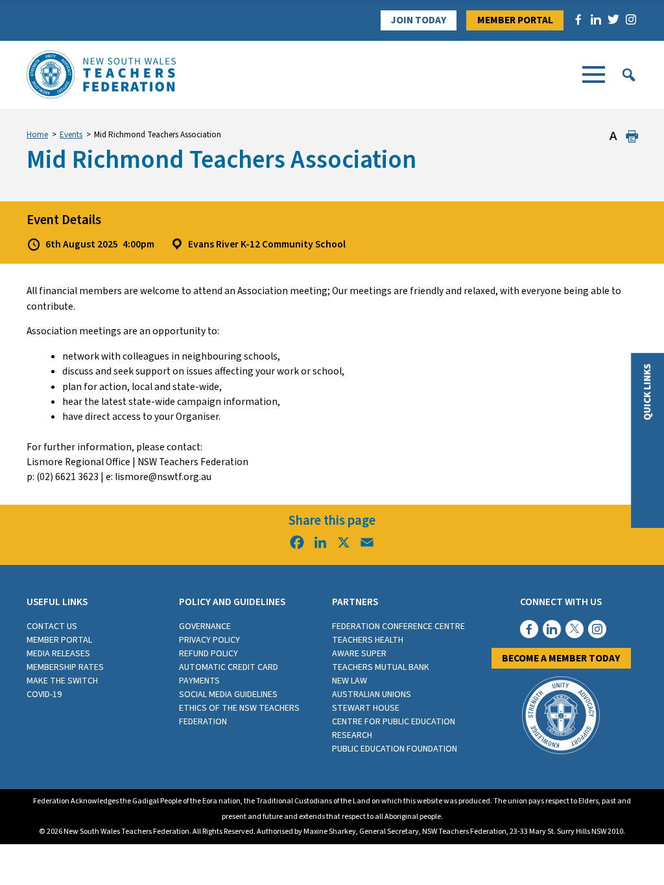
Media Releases (58, 653)
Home (37, 135)
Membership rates (65, 667)
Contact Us (52, 626)
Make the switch (62, 680)
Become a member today (561, 658)
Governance (205, 626)
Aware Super (359, 653)
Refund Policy (208, 653)
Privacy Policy (209, 640)
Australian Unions (371, 694)
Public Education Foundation (394, 748)
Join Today (418, 20)
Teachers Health (367, 640)
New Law (349, 680)
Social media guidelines (228, 694)
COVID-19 (44, 694)
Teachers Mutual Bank (380, 667)
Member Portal (515, 20)
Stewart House (365, 708)
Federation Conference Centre (398, 626)
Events (71, 135)
